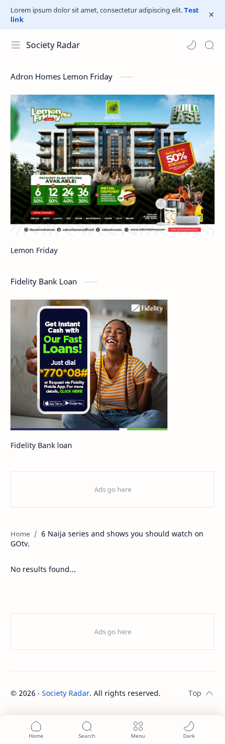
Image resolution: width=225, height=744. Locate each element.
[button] (191, 45)
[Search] (209, 45)
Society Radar (53, 45)
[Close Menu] (211, 14)
